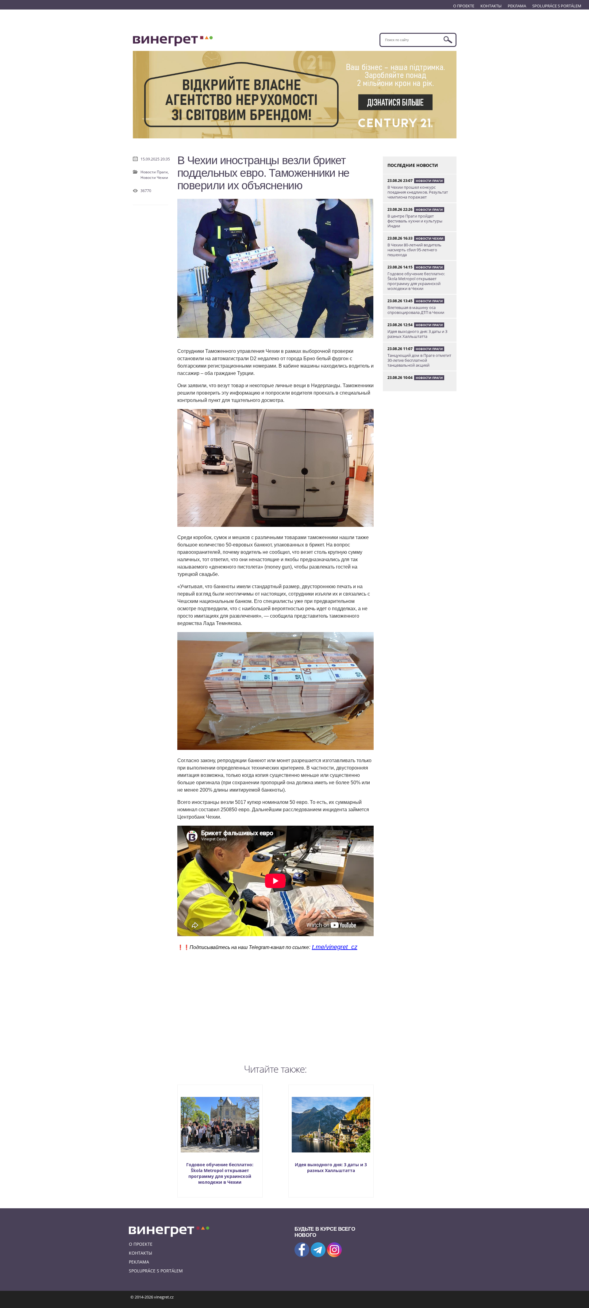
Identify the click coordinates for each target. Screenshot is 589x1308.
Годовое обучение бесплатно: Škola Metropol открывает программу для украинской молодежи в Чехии (219, 1173)
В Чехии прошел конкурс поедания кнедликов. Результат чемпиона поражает (417, 192)
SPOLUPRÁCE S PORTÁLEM (556, 6)
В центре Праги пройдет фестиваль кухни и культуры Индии (414, 221)
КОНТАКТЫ (491, 6)
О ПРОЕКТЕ (463, 6)
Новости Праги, (155, 172)
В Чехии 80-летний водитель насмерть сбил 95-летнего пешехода (414, 249)
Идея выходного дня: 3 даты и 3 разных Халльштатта (331, 1167)
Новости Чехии (154, 177)
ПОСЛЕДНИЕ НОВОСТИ (412, 165)
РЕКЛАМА (517, 6)
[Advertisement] (275, 1006)
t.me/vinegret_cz (334, 946)
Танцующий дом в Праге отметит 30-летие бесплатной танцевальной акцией (419, 360)
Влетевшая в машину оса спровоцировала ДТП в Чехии (415, 310)
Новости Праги (429, 181)
